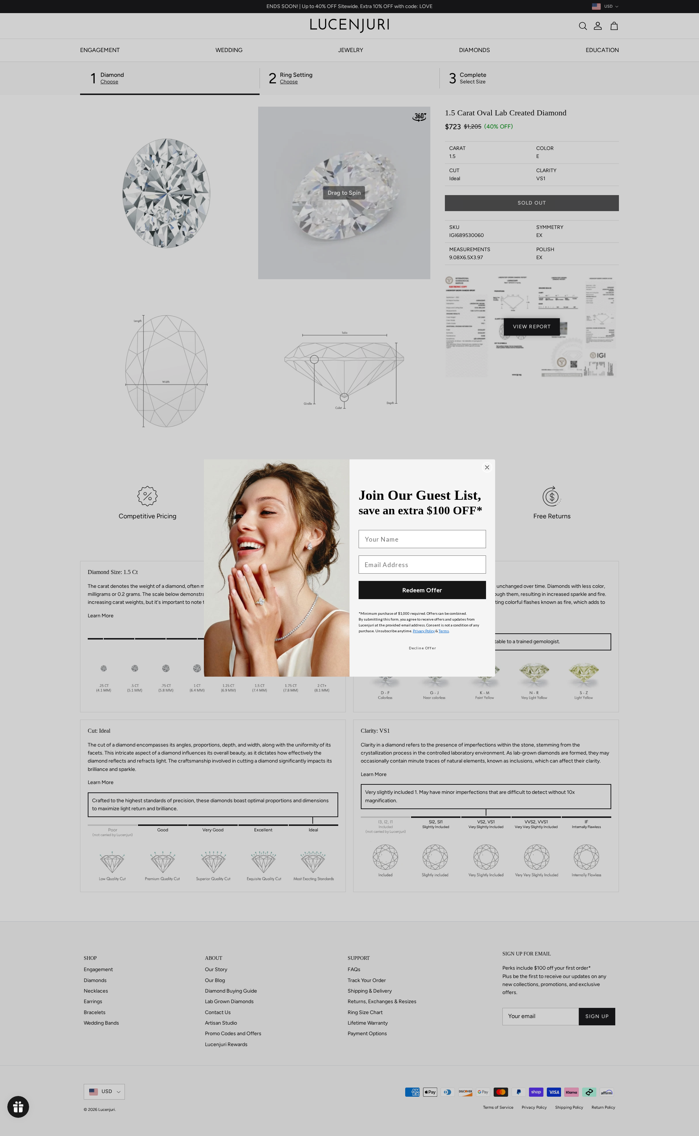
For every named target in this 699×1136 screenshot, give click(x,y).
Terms (444, 631)
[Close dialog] (487, 467)
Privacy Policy (424, 631)
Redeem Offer (422, 589)
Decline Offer (422, 648)
